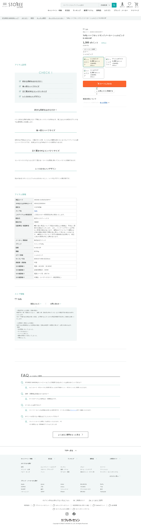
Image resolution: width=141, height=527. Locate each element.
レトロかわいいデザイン (31, 96)
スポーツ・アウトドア (47, 469)
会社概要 (114, 505)
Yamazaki (103, 491)
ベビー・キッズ (25, 472)
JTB (42, 486)
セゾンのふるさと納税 (62, 509)
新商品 (98, 10)
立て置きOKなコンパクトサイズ (34, 91)
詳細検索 (104, 5)
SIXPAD (23, 486)
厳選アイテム (88, 10)
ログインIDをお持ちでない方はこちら (56, 500)
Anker (62, 484)
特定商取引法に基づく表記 (81, 505)
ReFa (101, 484)
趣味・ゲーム (64, 469)
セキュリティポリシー (62, 505)
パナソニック (25, 491)
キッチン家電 (41, 18)
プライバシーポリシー (42, 505)
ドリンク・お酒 (25, 469)
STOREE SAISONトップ (10, 18)
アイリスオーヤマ (85, 489)
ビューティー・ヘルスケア (48, 467)
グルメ (82, 467)
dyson (42, 484)
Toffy (35, 211)
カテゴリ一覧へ (114, 476)
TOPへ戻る (69, 450)
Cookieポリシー (100, 505)
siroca (62, 486)
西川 (101, 489)
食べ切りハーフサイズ (30, 86)
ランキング (77, 10)
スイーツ (102, 467)
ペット (43, 472)
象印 (42, 489)
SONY (42, 491)
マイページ (135, 10)
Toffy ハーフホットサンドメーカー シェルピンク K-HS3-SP (86, 18)
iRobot (63, 491)
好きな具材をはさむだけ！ (32, 81)
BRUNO (82, 491)
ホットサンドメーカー (56, 18)
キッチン (63, 467)
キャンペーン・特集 (55, 10)
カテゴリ (25, 18)
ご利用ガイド (113, 458)
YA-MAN (82, 486)
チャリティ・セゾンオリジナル (109, 472)
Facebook (74, 513)
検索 (114, 5)
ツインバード (64, 489)
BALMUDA (83, 484)
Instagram (67, 513)
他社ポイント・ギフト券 (87, 472)
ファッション (104, 469)
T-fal (101, 486)
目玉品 (67, 10)
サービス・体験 (65, 472)
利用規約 (27, 505)
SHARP (23, 489)
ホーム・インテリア (86, 469)
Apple (22, 484)
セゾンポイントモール (82, 509)
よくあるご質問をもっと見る (69, 435)
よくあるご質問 (96, 500)
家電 (32, 18)
